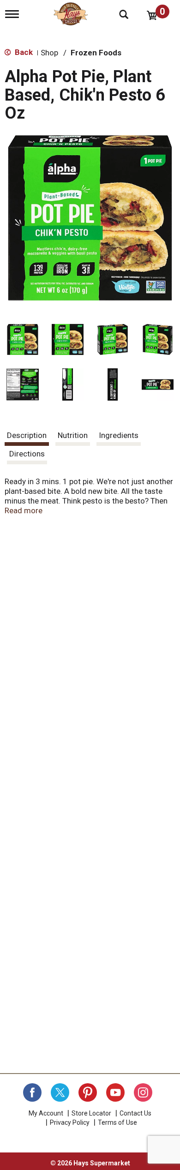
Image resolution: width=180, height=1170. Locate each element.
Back (23, 52)
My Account (46, 1113)
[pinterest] (87, 1092)
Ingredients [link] (118, 435)
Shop (49, 52)
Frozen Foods (96, 52)
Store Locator (91, 1113)
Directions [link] (27, 453)
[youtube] (115, 1092)
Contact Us (135, 1113)
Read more (23, 510)
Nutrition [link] (73, 435)
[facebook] (32, 1092)
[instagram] (143, 1092)
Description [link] (27, 435)
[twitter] (60, 1092)
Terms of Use (117, 1122)
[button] (23, 340)
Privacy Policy (70, 1122)
